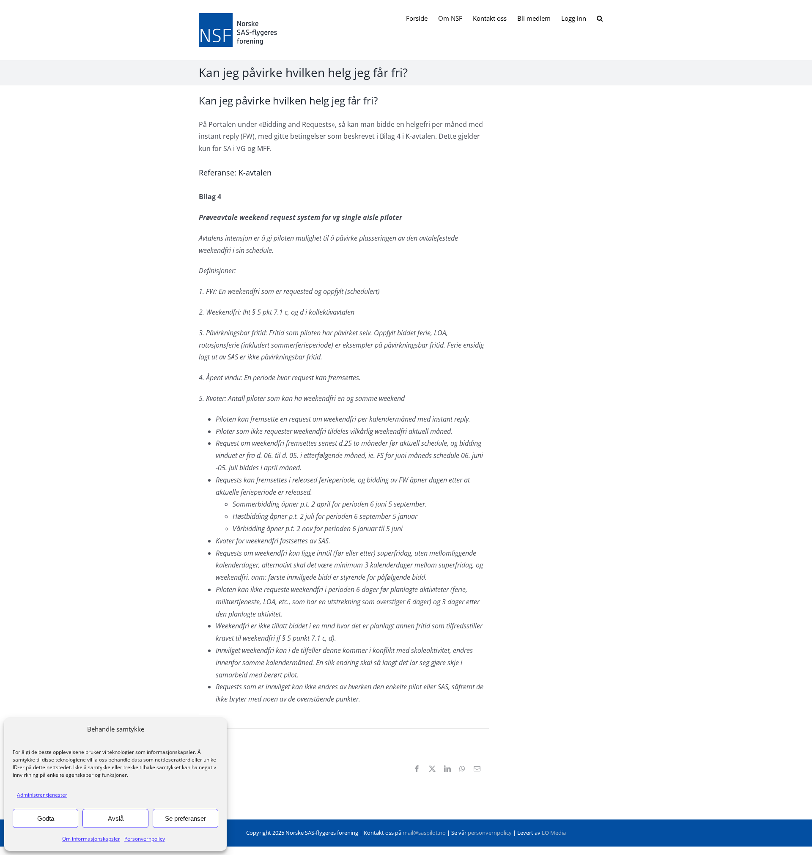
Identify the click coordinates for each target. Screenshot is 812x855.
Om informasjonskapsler (91, 838)
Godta (45, 818)
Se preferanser (185, 818)
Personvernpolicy (144, 838)
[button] (600, 18)
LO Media (554, 832)
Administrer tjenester (42, 794)
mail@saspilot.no (424, 832)
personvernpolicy (490, 832)
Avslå (115, 818)
